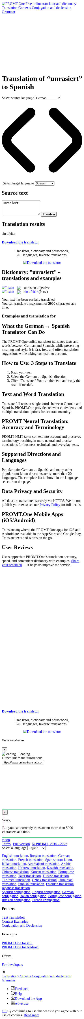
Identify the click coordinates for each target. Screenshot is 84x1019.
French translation (30, 860)
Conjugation (51, 8)
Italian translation (14, 864)
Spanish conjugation (16, 892)
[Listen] (8, 288)
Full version (21, 844)
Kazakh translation (60, 868)
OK (4, 1011)
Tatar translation (29, 876)
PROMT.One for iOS (17, 943)
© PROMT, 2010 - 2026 (49, 844)
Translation (9, 8)
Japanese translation (16, 888)
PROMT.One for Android (20, 947)
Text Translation (13, 917)
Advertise (21, 1003)
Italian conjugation (33, 896)
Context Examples (15, 921)
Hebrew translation (31, 868)
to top (6, 840)
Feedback (21, 989)
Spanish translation (58, 860)
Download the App (28, 998)
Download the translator (20, 242)
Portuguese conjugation (64, 896)
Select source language (18, 98)
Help (18, 994)
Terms (6, 844)
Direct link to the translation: (22, 758)
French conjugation (46, 900)
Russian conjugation (16, 900)
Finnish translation (31, 884)
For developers (12, 964)
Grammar (8, 12)
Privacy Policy (50, 505)
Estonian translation (60, 884)
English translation (15, 856)
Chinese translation (15, 872)
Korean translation (43, 872)
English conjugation (46, 892)
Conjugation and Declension (22, 925)
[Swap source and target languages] (42, 179)
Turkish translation (56, 876)
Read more (31, 1015)
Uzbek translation (44, 880)
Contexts (24, 8)
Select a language (14, 848)
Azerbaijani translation (43, 864)
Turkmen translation (16, 880)
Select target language (18, 183)
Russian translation (43, 856)
